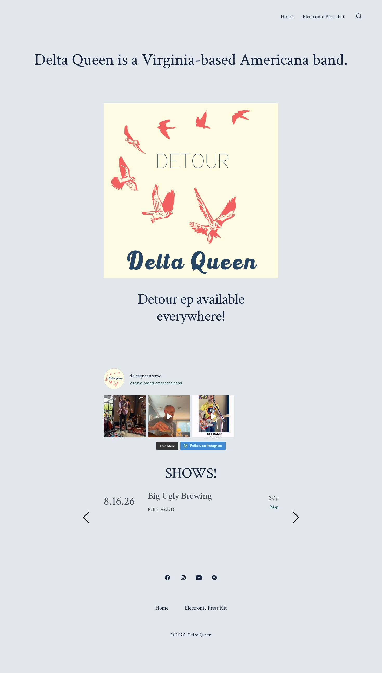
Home (287, 16)
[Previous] (86, 517)
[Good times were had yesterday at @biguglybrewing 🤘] (125, 416)
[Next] (295, 517)
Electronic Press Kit (323, 16)
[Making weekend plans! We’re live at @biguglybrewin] (213, 416)
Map (274, 507)
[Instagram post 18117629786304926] (169, 416)
